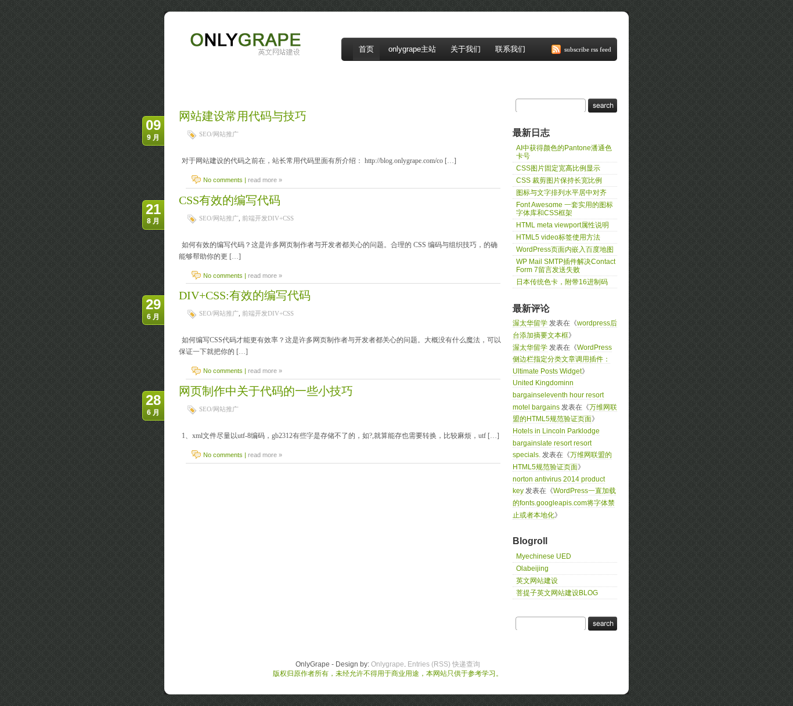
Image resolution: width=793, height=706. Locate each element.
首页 (366, 49)
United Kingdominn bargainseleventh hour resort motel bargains (558, 395)
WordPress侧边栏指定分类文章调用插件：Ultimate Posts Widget (562, 359)
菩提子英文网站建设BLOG (557, 593)
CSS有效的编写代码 (229, 200)
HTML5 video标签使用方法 (558, 237)
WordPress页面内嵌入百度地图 (565, 249)
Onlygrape (387, 664)
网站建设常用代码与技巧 (243, 116)
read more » (265, 179)
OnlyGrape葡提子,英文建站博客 (232, 28)
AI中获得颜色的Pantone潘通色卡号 (564, 152)
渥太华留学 (530, 323)
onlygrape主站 (412, 49)
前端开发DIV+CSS (268, 218)
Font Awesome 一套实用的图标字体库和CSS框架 (564, 209)
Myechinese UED (543, 556)
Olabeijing (532, 568)
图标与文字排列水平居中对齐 (561, 193)
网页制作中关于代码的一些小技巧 (266, 391)
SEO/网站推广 (219, 134)
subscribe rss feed (587, 49)
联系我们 (510, 49)
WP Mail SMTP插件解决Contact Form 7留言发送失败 (565, 266)
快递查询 (466, 664)
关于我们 (465, 49)
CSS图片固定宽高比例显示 (558, 168)
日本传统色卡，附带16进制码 (562, 282)
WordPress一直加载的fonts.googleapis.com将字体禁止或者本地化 (564, 503)
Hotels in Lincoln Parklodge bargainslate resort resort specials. (556, 443)
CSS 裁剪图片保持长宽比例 (559, 180)
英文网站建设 (537, 581)
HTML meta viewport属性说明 (562, 225)
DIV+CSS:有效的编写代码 (245, 295)
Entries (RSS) (429, 664)
